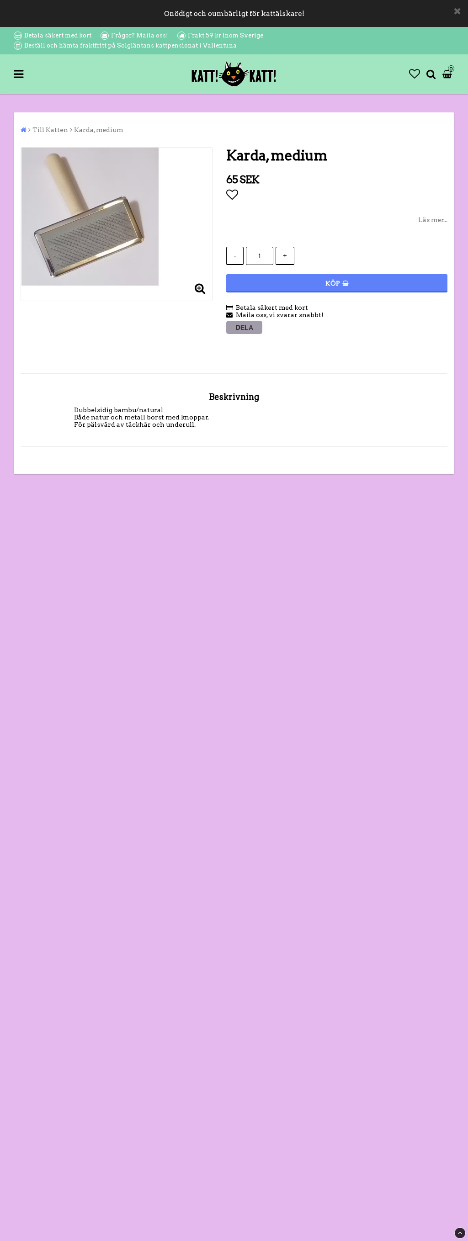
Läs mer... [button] (432, 219)
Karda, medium (98, 129)
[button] (414, 74)
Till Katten (50, 129)
